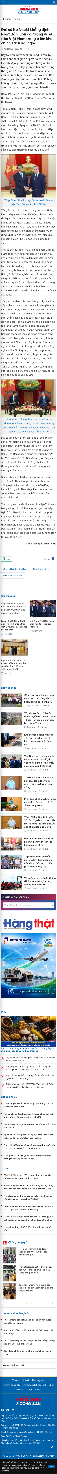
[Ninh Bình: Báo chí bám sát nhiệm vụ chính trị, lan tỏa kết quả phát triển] (11, 844)
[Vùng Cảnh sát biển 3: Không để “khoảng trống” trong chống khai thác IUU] (11, 883)
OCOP (51, 1384)
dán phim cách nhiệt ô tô (13, 1365)
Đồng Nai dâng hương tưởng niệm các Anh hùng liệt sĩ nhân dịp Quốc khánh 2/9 (39, 698)
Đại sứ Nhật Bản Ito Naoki (15, 569)
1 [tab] (26, 1303)
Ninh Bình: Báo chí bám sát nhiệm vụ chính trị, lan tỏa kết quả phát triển (38, 841)
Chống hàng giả (17, 1242)
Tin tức (16, 19)
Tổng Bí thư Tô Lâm (41, 569)
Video (4, 1012)
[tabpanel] (28, 1274)
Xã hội (5, 1168)
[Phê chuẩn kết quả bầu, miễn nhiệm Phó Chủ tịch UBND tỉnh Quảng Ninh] (11, 804)
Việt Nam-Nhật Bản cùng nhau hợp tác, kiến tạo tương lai (42, 624)
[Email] (13, 1410)
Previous (4, 1303)
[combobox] (28, 905)
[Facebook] (2, 1410)
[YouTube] (7, 1410)
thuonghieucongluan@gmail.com (21, 1432)
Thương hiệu (38, 1380)
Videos (37, 1389)
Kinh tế (25, 1380)
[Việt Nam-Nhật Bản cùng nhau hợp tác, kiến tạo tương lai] (43, 608)
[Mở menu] (2, 2)
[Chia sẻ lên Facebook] (53, 559)
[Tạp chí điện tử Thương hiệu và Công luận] (28, 1400)
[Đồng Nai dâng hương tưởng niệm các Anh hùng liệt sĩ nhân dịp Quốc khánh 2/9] (11, 701)
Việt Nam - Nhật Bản (13, 575)
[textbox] (28, 905)
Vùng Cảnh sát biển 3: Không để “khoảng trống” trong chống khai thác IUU (40, 881)
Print (7, 559)
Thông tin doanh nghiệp (15, 1313)
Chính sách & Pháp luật (34, 1384)
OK (51, 1466)
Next (52, 1303)
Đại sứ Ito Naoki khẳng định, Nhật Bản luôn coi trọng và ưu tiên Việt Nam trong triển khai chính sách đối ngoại (27, 36)
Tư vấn (19, 1389)
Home (8, 19)
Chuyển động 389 (11, 1384)
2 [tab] (30, 1303)
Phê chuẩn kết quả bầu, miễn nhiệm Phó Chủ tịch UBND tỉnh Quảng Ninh (40, 802)
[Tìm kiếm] (54, 2)
